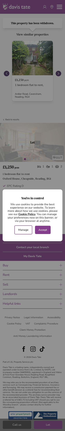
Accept (42, 230)
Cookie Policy (26, 214)
